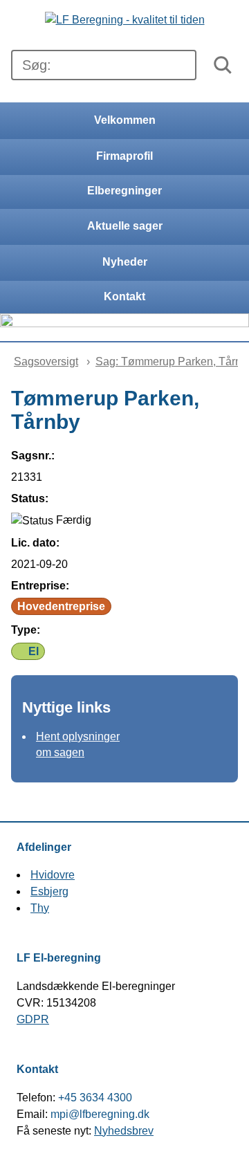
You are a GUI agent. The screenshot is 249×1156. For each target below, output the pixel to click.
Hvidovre (52, 875)
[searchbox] (103, 65)
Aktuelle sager (125, 226)
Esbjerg (49, 891)
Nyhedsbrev (124, 1131)
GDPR (33, 1019)
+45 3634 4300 (95, 1097)
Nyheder (124, 262)
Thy (39, 908)
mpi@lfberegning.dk (99, 1114)
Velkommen (125, 120)
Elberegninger (124, 190)
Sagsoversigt (46, 361)
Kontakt (124, 296)
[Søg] (223, 65)
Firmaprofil (124, 156)
